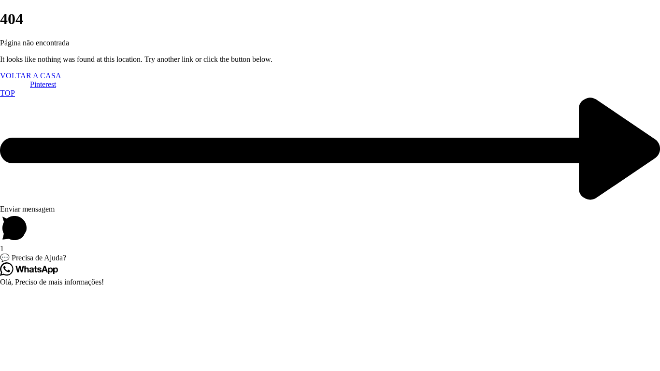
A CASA (47, 75)
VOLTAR (15, 75)
